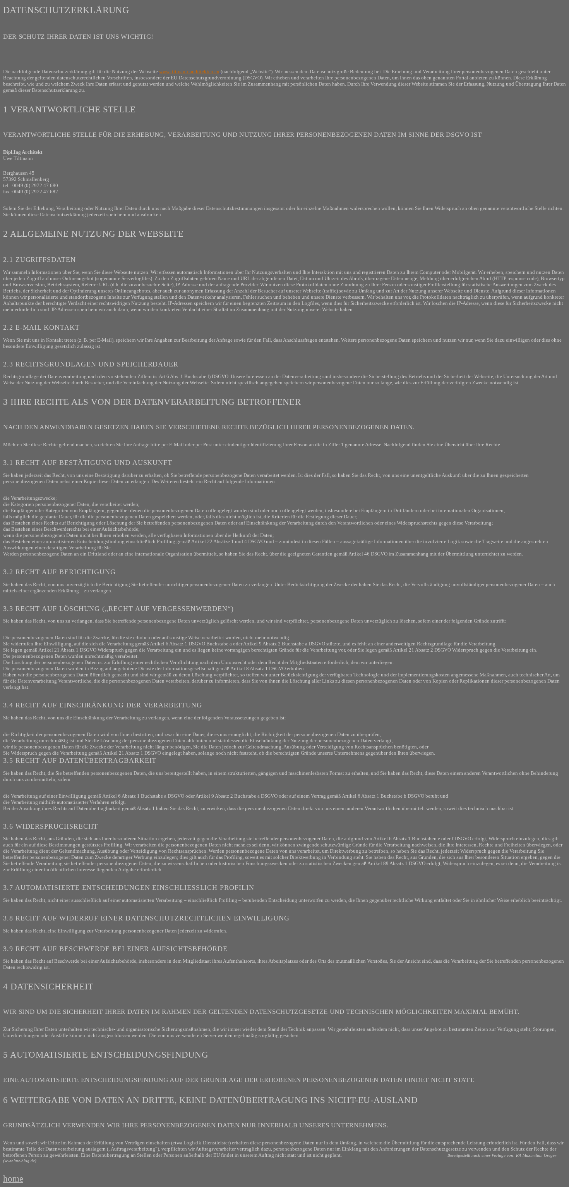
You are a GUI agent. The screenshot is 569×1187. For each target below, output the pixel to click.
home (13, 1178)
